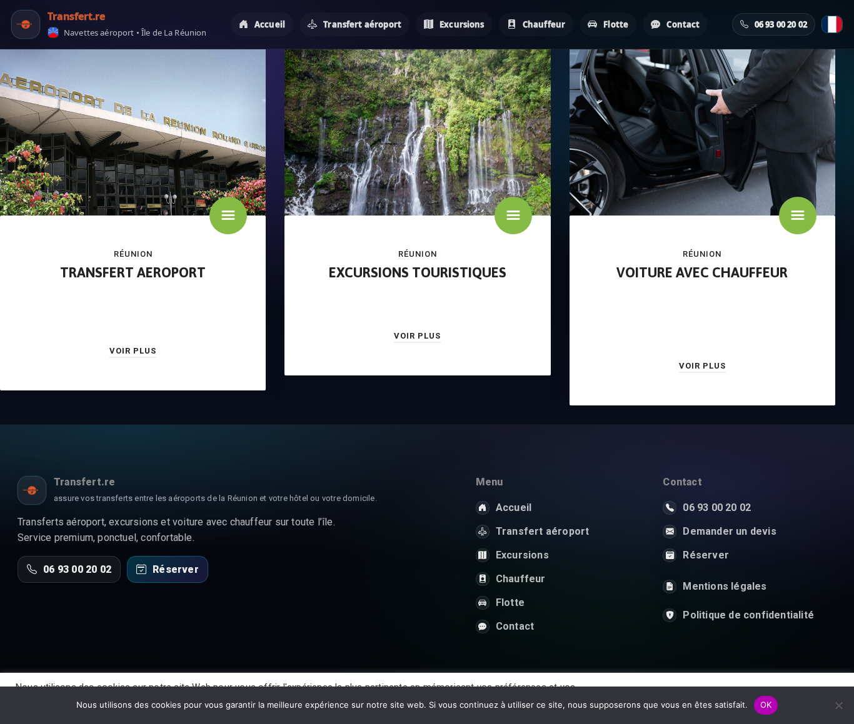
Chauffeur (544, 24)
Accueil (269, 24)
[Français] (832, 24)
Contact (683, 24)
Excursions (462, 24)
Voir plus (132, 350)
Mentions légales (724, 586)
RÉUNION (133, 254)
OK (766, 705)
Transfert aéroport (362, 24)
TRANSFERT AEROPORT (133, 272)
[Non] (838, 705)
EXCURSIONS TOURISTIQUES (417, 272)
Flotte (615, 24)
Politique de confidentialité (748, 615)
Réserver (176, 569)
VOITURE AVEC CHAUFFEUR (702, 272)
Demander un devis (729, 531)
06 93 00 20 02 (77, 569)
